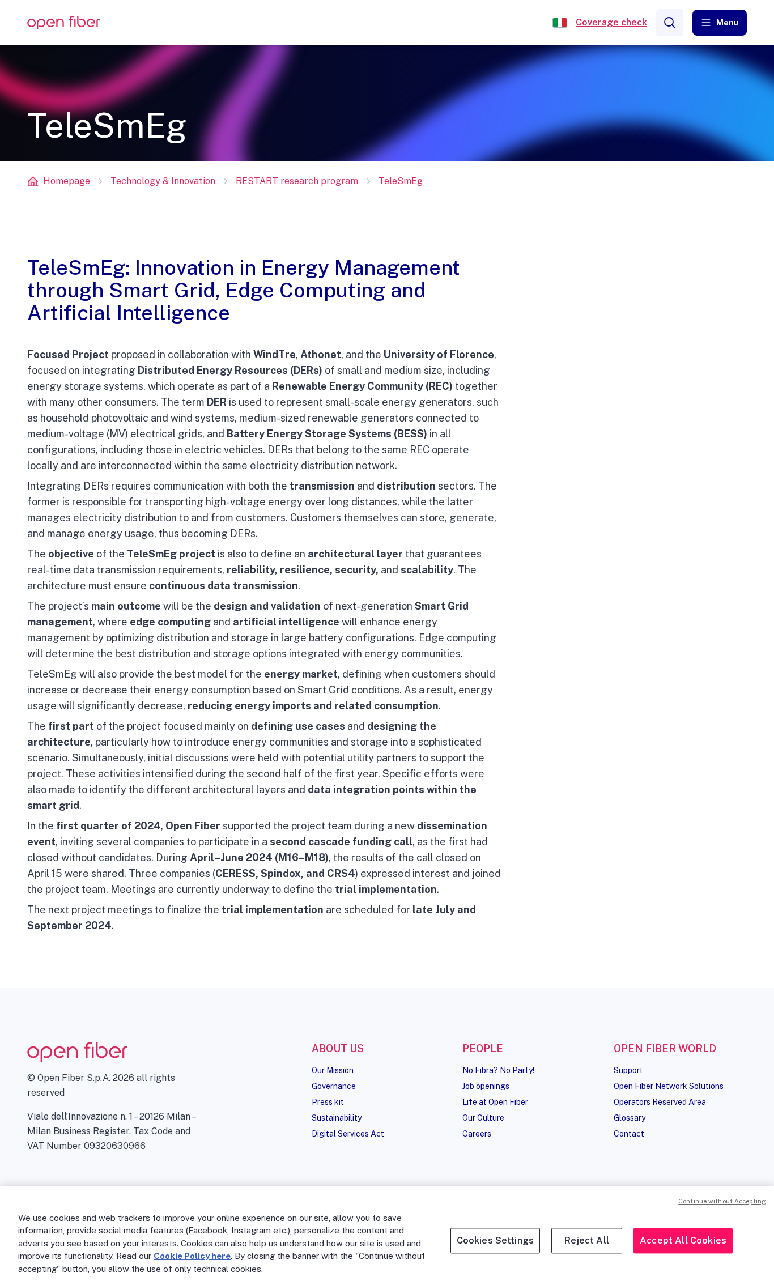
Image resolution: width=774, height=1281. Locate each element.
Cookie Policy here (192, 1256)
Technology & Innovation (162, 181)
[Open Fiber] (560, 22)
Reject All (586, 1240)
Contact (629, 1133)
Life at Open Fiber (495, 1101)
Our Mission (333, 1070)
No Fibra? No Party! (498, 1070)
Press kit (328, 1101)
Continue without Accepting (722, 1201)
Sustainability (337, 1117)
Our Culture (483, 1117)
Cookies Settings (495, 1240)
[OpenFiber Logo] (63, 23)
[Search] (669, 22)
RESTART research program (297, 181)
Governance (334, 1086)
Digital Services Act (348, 1133)
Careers (476, 1133)
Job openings (485, 1086)
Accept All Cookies (683, 1240)
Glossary (629, 1117)
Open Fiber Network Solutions (669, 1086)
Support (628, 1070)
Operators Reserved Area (660, 1101)
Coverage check (611, 22)
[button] (719, 23)
